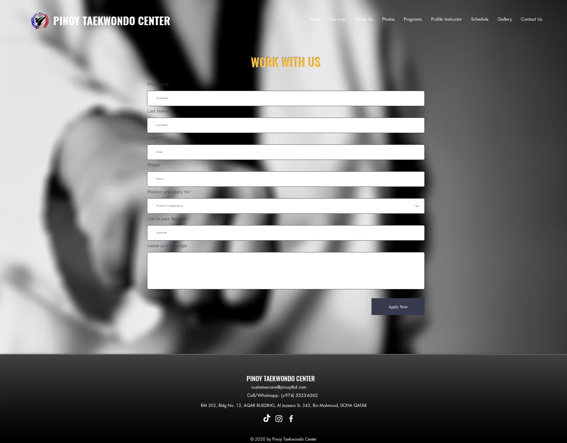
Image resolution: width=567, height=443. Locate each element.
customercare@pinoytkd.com (279, 387)
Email (152, 138)
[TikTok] (266, 418)
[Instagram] (279, 418)
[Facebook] (291, 418)
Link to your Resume (167, 219)
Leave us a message (167, 246)
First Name (158, 84)
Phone (153, 165)
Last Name (158, 111)
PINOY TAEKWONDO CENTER (111, 20)
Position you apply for (168, 192)
